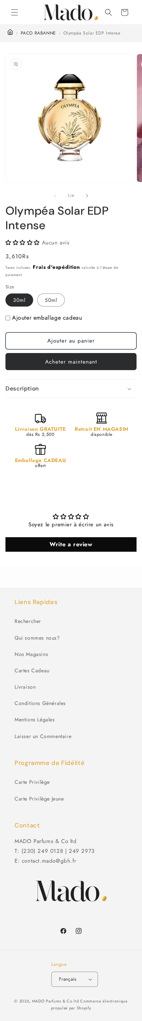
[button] (15, 12)
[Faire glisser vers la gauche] (55, 196)
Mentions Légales (35, 719)
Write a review (71, 544)
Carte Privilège (32, 782)
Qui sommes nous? (37, 637)
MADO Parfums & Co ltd (55, 1001)
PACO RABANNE (38, 33)
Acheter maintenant (71, 362)
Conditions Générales (40, 703)
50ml (51, 300)
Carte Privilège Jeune (39, 798)
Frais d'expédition (56, 267)
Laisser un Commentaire (43, 736)
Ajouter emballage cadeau (47, 317)
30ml (19, 300)
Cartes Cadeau (32, 670)
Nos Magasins (31, 654)
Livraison (25, 686)
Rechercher (28, 621)
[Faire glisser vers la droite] (87, 196)
